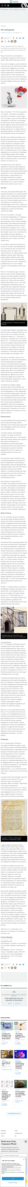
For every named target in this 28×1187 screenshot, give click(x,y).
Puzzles (23, 9)
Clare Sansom (18, 1073)
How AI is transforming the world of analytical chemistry (19, 1065)
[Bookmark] (15, 41)
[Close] (24, 1159)
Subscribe (3, 1130)
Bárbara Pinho (19, 1101)
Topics (2, 1136)
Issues (16, 1130)
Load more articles (14, 1113)
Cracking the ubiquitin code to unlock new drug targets (6, 1036)
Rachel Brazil (5, 1043)
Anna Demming (4, 1104)
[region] (13, 1172)
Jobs (11, 9)
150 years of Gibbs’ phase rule (6, 1063)
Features (3, 26)
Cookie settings (13, 1182)
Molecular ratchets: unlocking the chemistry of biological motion (6, 1095)
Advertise (3, 1133)
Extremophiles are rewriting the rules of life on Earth (20, 1094)
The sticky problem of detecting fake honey (20, 1036)
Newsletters (5, 9)
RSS (15, 1136)
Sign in (10, 1003)
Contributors (18, 1133)
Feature (4, 1032)
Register (17, 1003)
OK (13, 1178)
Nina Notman (18, 1043)
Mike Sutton (6, 32)
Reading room (17, 9)
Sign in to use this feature (20, 34)
